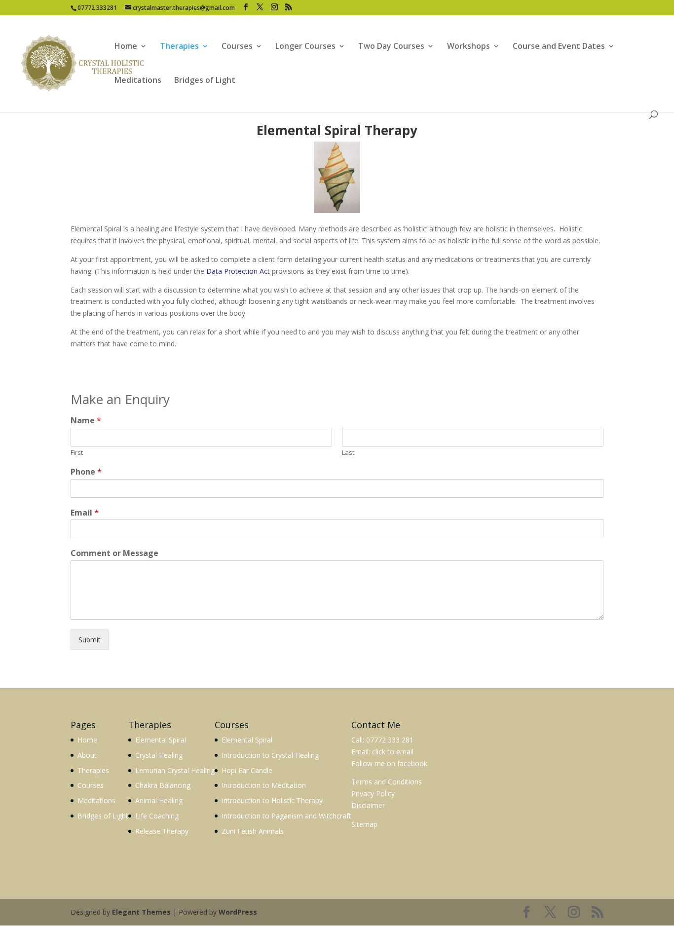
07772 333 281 (389, 739)
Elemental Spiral (160, 739)
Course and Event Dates (559, 46)
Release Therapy (161, 831)
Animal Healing (159, 800)
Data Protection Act (238, 271)
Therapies (179, 46)
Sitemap (364, 824)
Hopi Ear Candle (247, 770)
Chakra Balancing (162, 785)
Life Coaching (157, 815)
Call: (357, 739)
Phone (86, 472)
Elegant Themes (141, 912)
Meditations (137, 80)
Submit (89, 639)
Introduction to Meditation (264, 785)
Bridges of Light (204, 80)
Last (348, 452)
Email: (361, 751)
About (87, 755)
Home (125, 46)
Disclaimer (368, 805)
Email (85, 513)
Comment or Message (114, 553)
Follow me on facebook (389, 763)
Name (86, 420)
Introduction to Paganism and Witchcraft (286, 815)
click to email (392, 751)
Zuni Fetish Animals (253, 831)
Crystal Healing (159, 755)
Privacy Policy (373, 793)
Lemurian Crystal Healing (175, 770)
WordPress (238, 912)
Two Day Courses (391, 46)
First (77, 452)
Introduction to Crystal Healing (270, 755)
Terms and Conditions (386, 781)
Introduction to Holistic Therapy (272, 800)
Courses (237, 46)
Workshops (468, 46)
